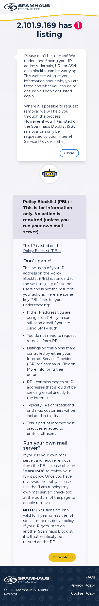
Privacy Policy (82, 585)
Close (69, 153)
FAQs (90, 577)
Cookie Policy (83, 593)
